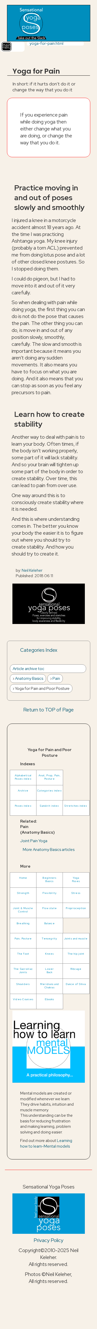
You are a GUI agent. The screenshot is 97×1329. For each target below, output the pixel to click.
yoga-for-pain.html (46, 43)
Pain (56, 678)
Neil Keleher (32, 570)
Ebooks (49, 999)
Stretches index (75, 805)
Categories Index (38, 650)
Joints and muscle (76, 938)
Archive (23, 790)
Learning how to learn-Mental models (46, 1143)
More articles (48, 849)
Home (23, 877)
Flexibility (49, 893)
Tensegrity (49, 938)
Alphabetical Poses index (23, 777)
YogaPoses (76, 879)
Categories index (49, 790)
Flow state (49, 908)
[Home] (30, 23)
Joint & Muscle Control (23, 909)
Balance (49, 923)
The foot (23, 953)
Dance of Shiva (76, 984)
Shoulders (23, 984)
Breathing (23, 923)
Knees (49, 953)
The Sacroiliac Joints (23, 970)
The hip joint (76, 953)
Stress (75, 893)
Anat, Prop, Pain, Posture (50, 777)
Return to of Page (48, 709)
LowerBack (49, 970)
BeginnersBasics (49, 879)
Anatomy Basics (29, 678)
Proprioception (76, 908)
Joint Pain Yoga (33, 840)
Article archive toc (28, 668)
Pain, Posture (23, 938)
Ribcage (76, 969)
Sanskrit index (49, 805)
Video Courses (23, 999)
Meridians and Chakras (49, 985)
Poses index (23, 805)
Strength (23, 893)
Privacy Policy (48, 1240)
